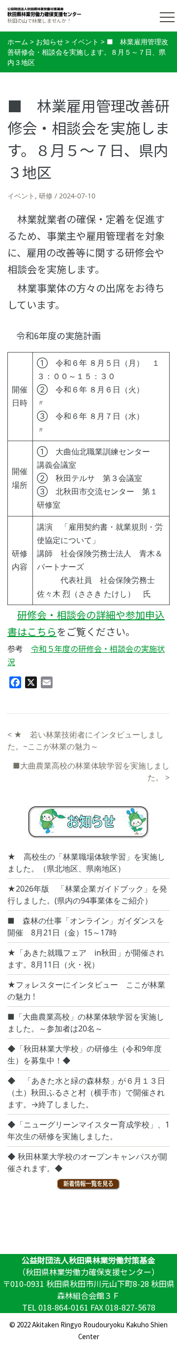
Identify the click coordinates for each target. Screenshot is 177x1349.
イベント (21, 195)
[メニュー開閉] (167, 17)
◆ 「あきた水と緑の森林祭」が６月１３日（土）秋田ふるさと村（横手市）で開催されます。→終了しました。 (86, 1092)
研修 (46, 195)
